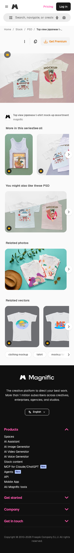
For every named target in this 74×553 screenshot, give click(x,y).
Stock (19, 29)
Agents (12, 472)
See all (37, 128)
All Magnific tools (15, 487)
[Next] (68, 154)
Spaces (9, 436)
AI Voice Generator (16, 456)
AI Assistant (12, 441)
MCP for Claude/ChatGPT (25, 467)
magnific (18, 119)
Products (11, 429)
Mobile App (11, 482)
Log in (63, 6)
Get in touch (13, 521)
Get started (13, 497)
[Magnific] (37, 378)
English (37, 412)
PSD (29, 29)
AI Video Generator (16, 451)
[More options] (24, 41)
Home (7, 29)
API (6, 477)
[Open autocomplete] (9, 17)
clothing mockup (18, 354)
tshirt (40, 354)
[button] (37, 412)
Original (26, 55)
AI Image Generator (17, 447)
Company (11, 509)
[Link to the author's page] (8, 117)
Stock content (13, 462)
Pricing (48, 6)
